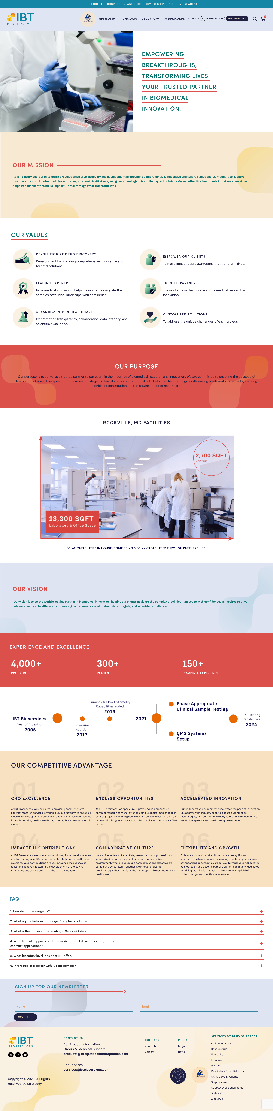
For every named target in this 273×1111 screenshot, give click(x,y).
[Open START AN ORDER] (246, 18)
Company (152, 1039)
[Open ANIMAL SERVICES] (161, 19)
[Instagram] (18, 1054)
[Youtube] (25, 1054)
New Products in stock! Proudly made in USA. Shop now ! (179, 4)
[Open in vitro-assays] (139, 19)
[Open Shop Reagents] (117, 19)
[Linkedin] (11, 1054)
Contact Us (73, 1038)
